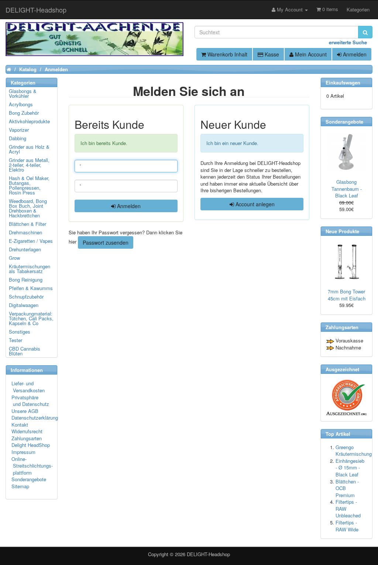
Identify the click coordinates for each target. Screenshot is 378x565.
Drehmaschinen (25, 232)
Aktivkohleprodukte (29, 121)
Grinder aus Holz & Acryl (29, 149)
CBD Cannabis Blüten (24, 351)
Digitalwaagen (23, 305)
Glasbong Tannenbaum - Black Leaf (346, 188)
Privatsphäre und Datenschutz (30, 401)
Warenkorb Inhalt (226, 54)
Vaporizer (19, 129)
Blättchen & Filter (27, 223)
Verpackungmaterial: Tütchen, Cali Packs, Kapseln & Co (31, 318)
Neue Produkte (342, 231)
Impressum (23, 451)
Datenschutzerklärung (34, 417)
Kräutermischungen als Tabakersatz (29, 269)
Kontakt (19, 424)
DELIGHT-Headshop (208, 554)
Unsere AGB (24, 410)
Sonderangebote (28, 479)
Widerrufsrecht (26, 431)
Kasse (271, 54)
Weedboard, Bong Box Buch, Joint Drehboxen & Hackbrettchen (28, 208)
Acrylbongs (21, 104)
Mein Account (310, 54)
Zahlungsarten (26, 438)
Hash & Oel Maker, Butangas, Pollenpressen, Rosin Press (29, 185)
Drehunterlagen (25, 249)
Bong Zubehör (24, 112)
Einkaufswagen (343, 82)
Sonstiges (19, 331)
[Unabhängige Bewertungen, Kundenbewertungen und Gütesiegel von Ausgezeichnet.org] (346, 397)
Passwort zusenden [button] (105, 242)
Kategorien (358, 9)
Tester (15, 340)
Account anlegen (254, 204)
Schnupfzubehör (26, 296)
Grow (14, 257)
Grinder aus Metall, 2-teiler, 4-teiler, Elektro (29, 164)
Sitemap (20, 486)
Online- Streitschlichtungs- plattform (32, 465)
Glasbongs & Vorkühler (23, 93)
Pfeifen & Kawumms (31, 288)
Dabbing (17, 138)
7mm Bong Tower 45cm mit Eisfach (346, 295)
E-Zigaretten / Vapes (31, 240)
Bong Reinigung (25, 279)
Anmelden (354, 54)
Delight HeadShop (30, 444)
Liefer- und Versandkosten (28, 387)
